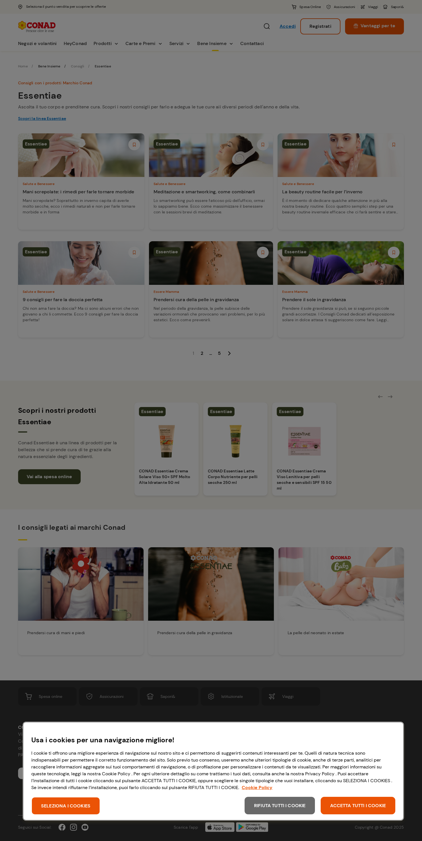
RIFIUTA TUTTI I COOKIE (280, 806)
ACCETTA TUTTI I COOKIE (358, 806)
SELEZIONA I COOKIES (65, 806)
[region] (213, 771)
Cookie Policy (257, 787)
